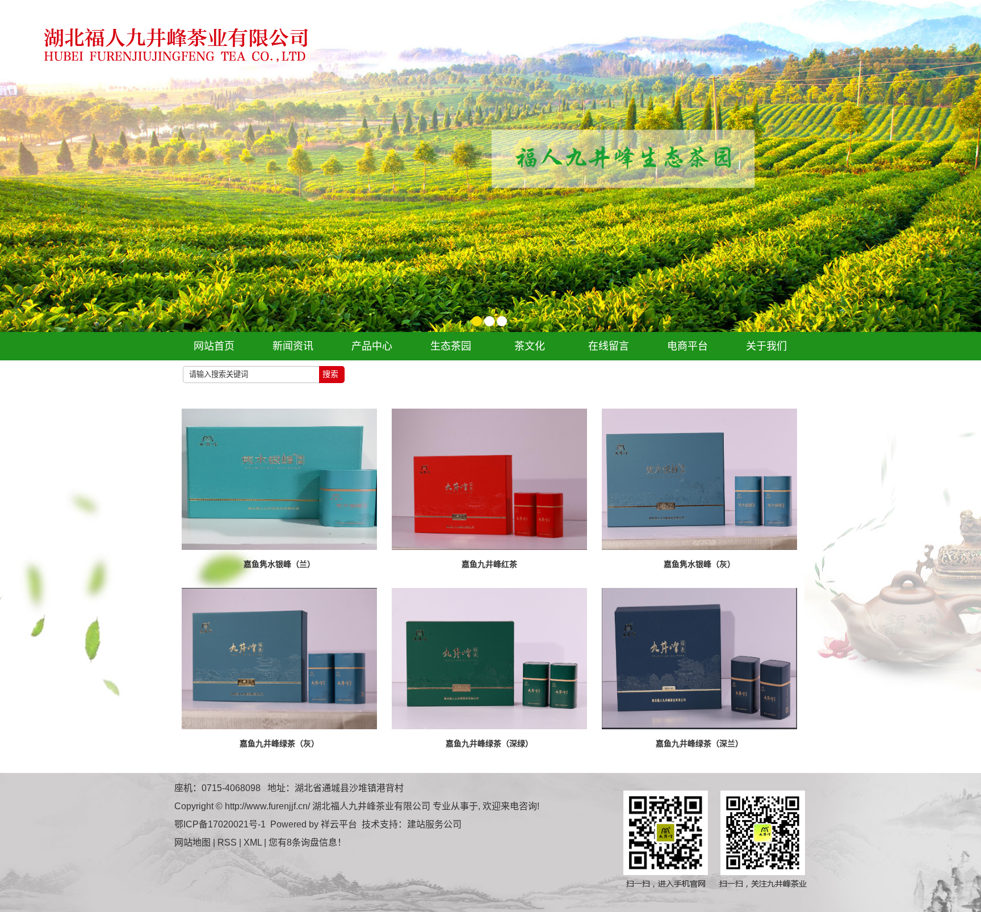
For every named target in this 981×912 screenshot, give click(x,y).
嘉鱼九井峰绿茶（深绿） (489, 743)
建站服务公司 (434, 824)
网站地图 (192, 842)
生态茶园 (450, 346)
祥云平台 (339, 824)
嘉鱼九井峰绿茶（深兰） (699, 743)
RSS (227, 842)
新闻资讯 (292, 346)
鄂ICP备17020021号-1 (220, 824)
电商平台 (687, 346)
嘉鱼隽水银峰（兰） (279, 564)
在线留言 (608, 346)
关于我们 (766, 346)
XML (253, 842)
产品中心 (371, 346)
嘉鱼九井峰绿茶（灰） (279, 743)
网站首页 (214, 346)
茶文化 (529, 346)
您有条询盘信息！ (307, 842)
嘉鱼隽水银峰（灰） (699, 564)
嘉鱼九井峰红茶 (489, 564)
